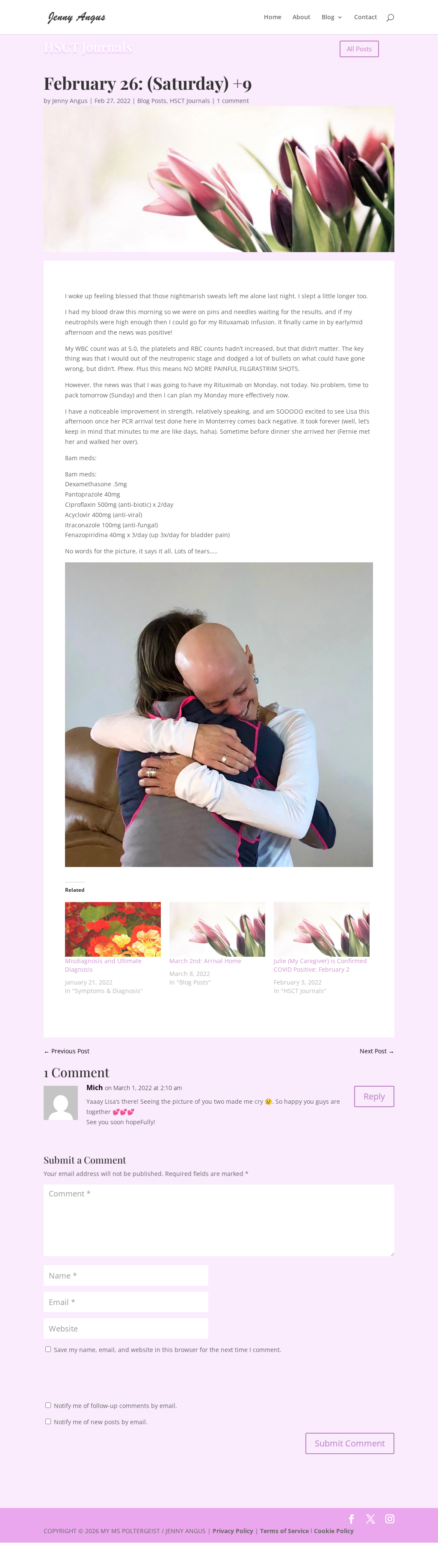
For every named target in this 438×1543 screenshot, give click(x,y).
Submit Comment (350, 1443)
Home (272, 17)
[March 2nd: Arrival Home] (217, 929)
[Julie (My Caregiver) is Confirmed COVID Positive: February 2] (322, 929)
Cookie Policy (334, 1531)
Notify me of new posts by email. (101, 1422)
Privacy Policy (233, 1531)
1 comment (233, 101)
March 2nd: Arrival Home (205, 961)
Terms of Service (284, 1531)
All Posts (359, 48)
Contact (365, 17)
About (302, 17)
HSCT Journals (190, 101)
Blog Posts (151, 101)
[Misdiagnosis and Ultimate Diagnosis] (113, 929)
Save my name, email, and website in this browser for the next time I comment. (167, 1350)
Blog (328, 17)
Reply (374, 1096)
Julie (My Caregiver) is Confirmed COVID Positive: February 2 (320, 965)
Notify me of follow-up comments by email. (115, 1406)
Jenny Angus (70, 101)
